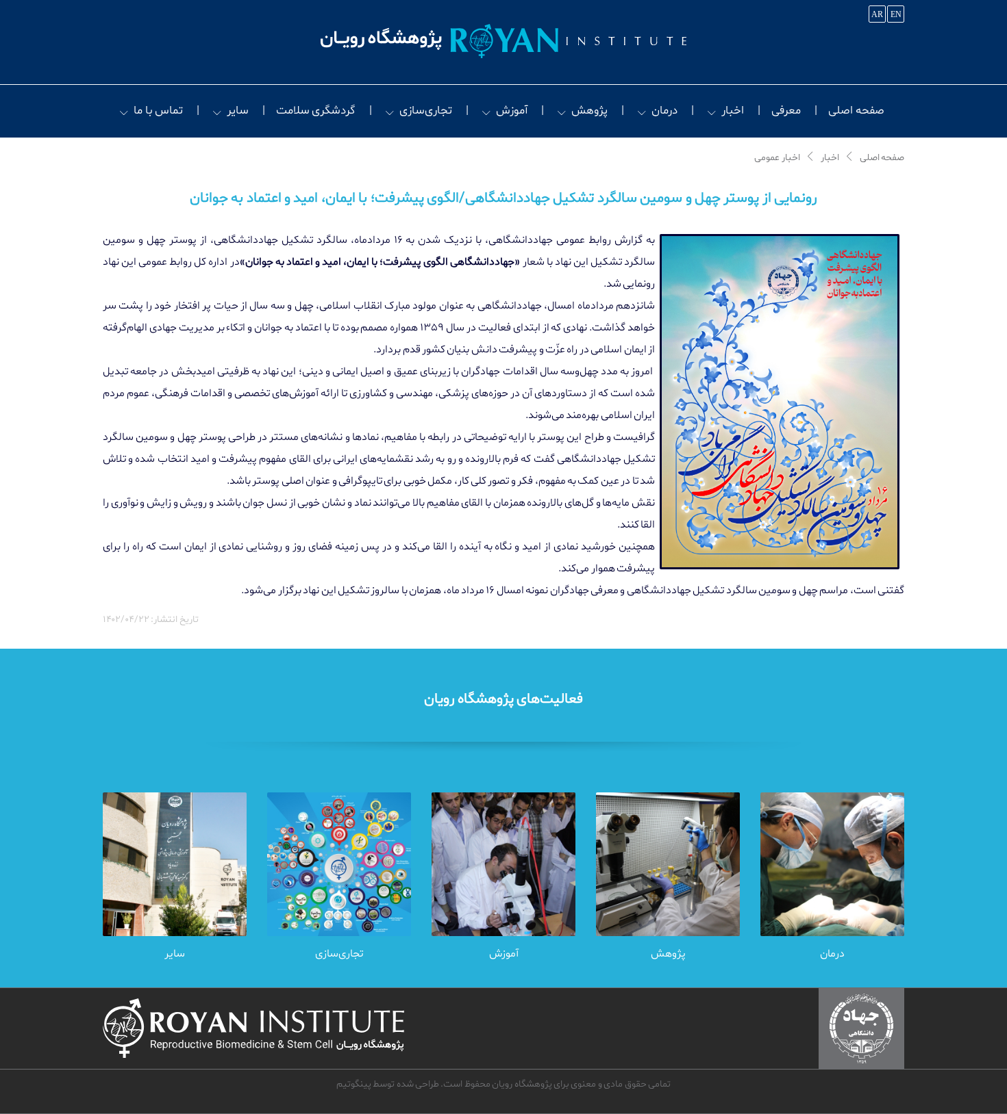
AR (877, 14)
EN (896, 14)
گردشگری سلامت (316, 110)
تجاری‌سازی (425, 110)
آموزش (511, 110)
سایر (238, 110)
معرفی (786, 110)
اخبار (732, 110)
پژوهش (589, 110)
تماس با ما (158, 110)
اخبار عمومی (776, 158)
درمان (664, 110)
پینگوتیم (353, 1084)
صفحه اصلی (856, 110)
